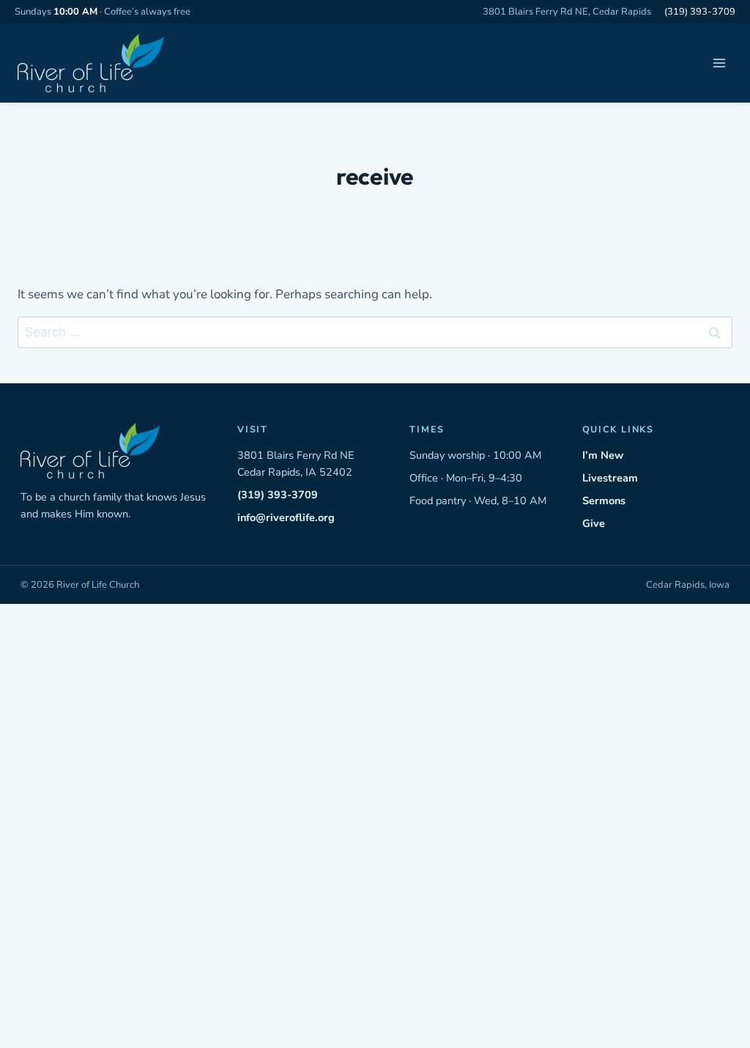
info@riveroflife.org (286, 517)
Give (593, 523)
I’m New (602, 455)
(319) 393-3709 (699, 11)
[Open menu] (718, 63)
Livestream (610, 478)
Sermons (603, 500)
